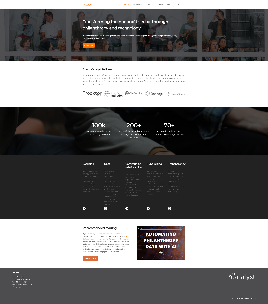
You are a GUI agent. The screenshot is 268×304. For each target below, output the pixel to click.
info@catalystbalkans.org (22, 284)
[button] (184, 4)
